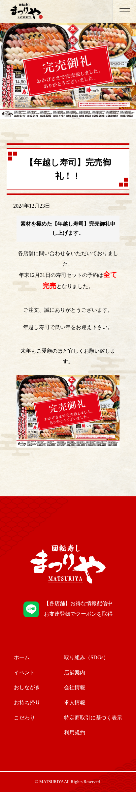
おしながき (27, 687)
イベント (24, 672)
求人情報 (74, 702)
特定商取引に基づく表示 (93, 717)
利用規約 (74, 732)
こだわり (24, 717)
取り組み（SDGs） (86, 657)
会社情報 (74, 687)
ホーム (22, 657)
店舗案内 (74, 672)
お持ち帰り (27, 702)
